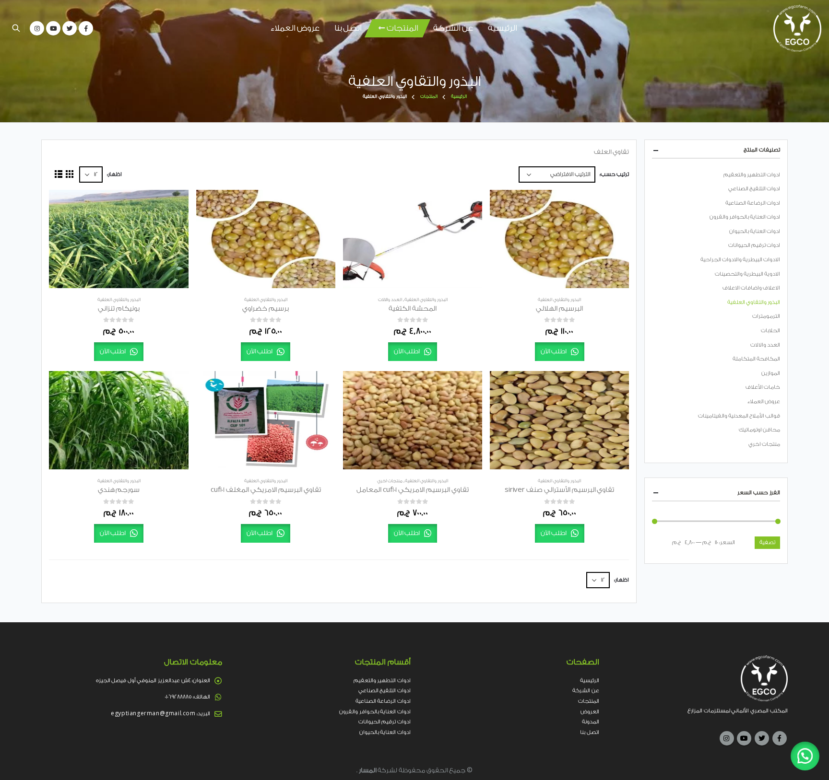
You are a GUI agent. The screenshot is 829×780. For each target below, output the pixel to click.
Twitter (762, 738)
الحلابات (770, 330)
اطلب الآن (554, 351)
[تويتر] (69, 28)
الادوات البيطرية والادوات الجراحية (740, 259)
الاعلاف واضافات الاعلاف (751, 288)
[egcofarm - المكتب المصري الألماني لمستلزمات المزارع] (797, 28)
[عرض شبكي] (69, 174)
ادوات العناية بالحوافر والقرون (745, 217)
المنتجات (402, 28)
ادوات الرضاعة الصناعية (752, 203)
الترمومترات (766, 316)
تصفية (767, 542)
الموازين (770, 373)
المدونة (590, 722)
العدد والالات (390, 299)
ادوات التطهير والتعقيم (751, 175)
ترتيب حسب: (614, 174)
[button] (805, 756)
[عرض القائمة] (58, 174)
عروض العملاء (295, 28)
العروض (589, 712)
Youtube (744, 738)
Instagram (727, 738)
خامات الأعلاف (763, 387)
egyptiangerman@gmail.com (153, 713)
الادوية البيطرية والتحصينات (747, 274)
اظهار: (114, 174)
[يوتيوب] (53, 28)
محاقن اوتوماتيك (759, 430)
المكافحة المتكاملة (756, 359)
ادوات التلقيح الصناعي (754, 189)
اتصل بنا (348, 28)
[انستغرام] (37, 28)
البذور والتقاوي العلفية (559, 299)
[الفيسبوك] (86, 28)
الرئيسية (502, 28)
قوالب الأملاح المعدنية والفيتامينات (739, 416)
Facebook (779, 738)
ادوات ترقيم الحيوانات (754, 245)
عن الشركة (453, 28)
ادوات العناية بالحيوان (754, 231)
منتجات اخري (390, 480)
